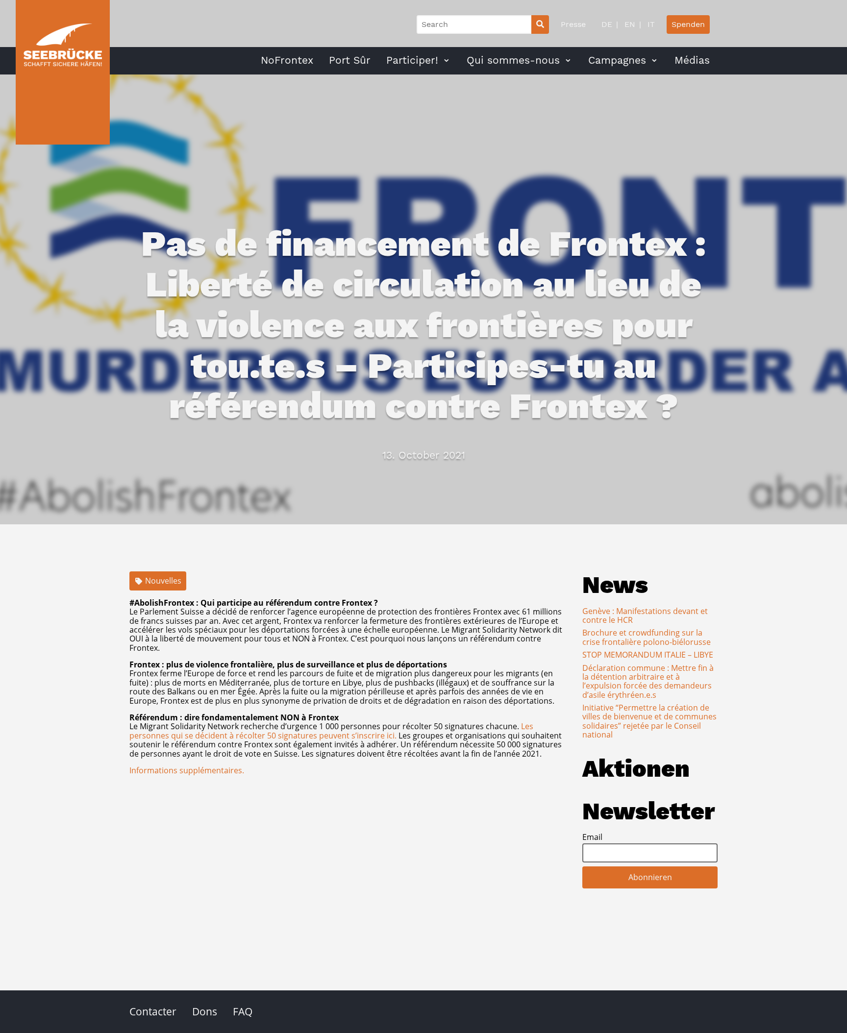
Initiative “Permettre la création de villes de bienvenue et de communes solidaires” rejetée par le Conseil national (649, 721)
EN (628, 24)
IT (650, 24)
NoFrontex (287, 60)
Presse (573, 24)
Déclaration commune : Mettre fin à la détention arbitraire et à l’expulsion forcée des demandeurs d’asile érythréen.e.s (648, 681)
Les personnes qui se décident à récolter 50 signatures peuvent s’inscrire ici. (331, 730)
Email (592, 837)
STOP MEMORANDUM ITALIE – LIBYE (647, 654)
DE (606, 24)
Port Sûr (350, 60)
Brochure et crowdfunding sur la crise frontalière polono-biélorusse (646, 637)
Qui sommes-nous (513, 60)
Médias (692, 60)
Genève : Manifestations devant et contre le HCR (645, 615)
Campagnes (617, 60)
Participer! (412, 60)
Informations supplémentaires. (186, 770)
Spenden (688, 24)
